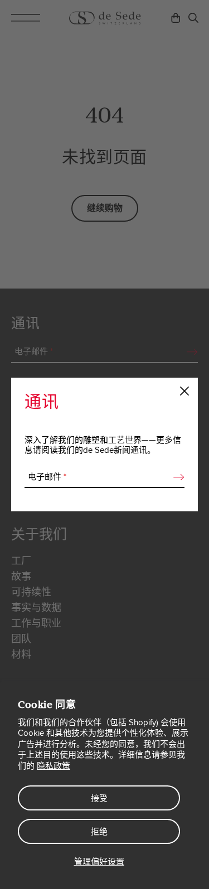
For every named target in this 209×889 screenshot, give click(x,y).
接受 (99, 798)
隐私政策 (53, 766)
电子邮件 (47, 477)
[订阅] (175, 477)
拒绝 (99, 832)
